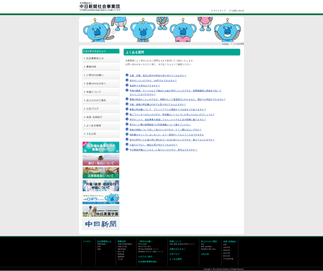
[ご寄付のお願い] (100, 78)
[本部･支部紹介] (100, 120)
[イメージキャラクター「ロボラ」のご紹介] (100, 203)
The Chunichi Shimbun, (221, 269)
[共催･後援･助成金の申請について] (100, 191)
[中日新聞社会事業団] (100, 10)
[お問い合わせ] (236, 11)
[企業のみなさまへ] (100, 86)
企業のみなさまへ (177, 249)
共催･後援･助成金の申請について (182, 244)
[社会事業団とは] (100, 61)
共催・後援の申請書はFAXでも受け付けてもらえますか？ (158, 104)
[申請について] (100, 94)
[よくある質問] (100, 128)
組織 (99, 249)
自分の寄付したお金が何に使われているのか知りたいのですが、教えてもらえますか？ (172, 140)
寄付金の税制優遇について (148, 249)
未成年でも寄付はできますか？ (145, 85)
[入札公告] (100, 137)
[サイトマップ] (218, 11)
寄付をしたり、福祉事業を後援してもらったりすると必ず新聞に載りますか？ (168, 119)
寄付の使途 (142, 244)
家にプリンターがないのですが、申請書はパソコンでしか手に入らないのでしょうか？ (172, 114)
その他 (120, 259)
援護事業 (121, 257)
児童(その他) (122, 246)
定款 (202, 244)
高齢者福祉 (122, 249)
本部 (225, 244)
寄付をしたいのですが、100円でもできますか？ (153, 80)
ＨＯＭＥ (225, 44)
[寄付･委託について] (100, 165)
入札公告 (205, 254)
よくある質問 (175, 259)
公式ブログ (174, 254)
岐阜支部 (226, 256)
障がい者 (121, 252)
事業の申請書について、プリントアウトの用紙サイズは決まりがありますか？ (168, 109)
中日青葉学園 (228, 259)
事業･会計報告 (206, 246)
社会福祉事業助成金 (147, 261)
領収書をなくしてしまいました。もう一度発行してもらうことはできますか (167, 134)
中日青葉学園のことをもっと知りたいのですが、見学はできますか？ (163, 150)
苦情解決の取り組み (208, 249)
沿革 (99, 246)
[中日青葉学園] (100, 216)
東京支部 (226, 253)
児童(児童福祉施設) (125, 244)
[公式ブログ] (100, 111)
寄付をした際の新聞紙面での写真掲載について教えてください (160, 124)
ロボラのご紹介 (145, 256)
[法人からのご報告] (100, 103)
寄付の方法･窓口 (144, 246)
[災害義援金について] (100, 178)
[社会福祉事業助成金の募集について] (100, 152)
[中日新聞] (100, 229)
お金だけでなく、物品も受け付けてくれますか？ (154, 145)
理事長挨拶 (101, 244)
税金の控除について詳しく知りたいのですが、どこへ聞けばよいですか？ (166, 129)
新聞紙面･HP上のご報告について (150, 252)
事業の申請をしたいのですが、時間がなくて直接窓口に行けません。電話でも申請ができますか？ (178, 99)
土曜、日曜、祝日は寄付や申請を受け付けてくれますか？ (158, 75)
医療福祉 (121, 254)
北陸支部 (226, 247)
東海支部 (226, 250)
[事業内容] (100, 69)
